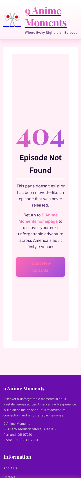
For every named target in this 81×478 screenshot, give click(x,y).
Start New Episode (41, 267)
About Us (10, 468)
